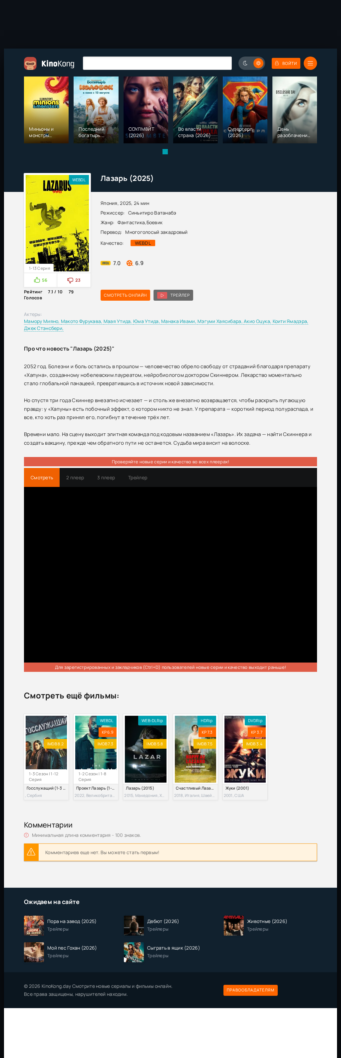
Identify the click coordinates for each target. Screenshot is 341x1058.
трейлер (180, 295)
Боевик (155, 222)
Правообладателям (250, 990)
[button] (165, 151)
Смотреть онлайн (125, 295)
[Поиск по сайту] (222, 63)
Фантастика (131, 222)
